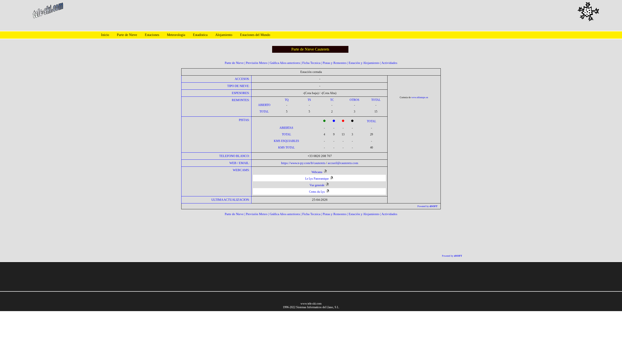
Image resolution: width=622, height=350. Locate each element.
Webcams (316, 172)
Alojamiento (223, 35)
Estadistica (200, 35)
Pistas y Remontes (334, 63)
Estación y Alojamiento (364, 63)
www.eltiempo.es (419, 97)
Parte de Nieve (127, 35)
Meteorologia (176, 35)
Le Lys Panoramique (317, 178)
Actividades (389, 63)
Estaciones (152, 35)
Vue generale (317, 185)
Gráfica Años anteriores (285, 63)
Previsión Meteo (257, 63)
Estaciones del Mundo (255, 35)
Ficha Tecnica (311, 63)
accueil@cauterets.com (343, 163)
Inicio (105, 35)
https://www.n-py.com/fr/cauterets (303, 163)
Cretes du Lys (317, 191)
